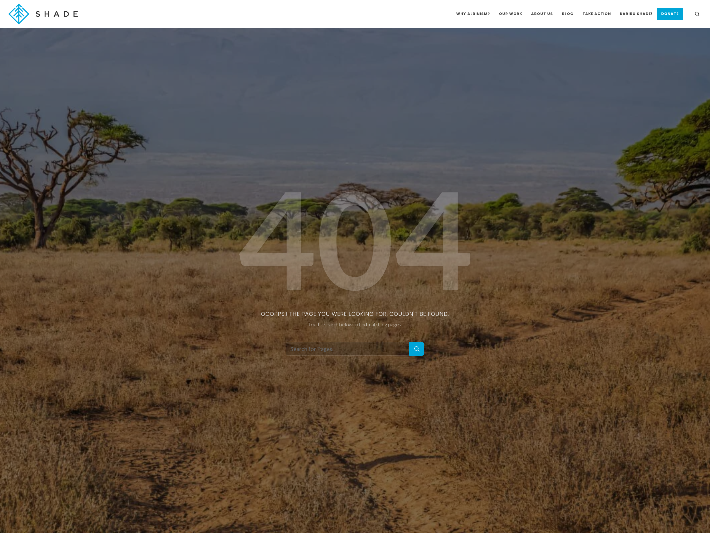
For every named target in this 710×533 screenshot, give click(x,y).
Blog (568, 13)
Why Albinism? (473, 13)
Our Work (510, 13)
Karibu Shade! (636, 13)
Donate (670, 13)
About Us (542, 13)
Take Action (596, 13)
